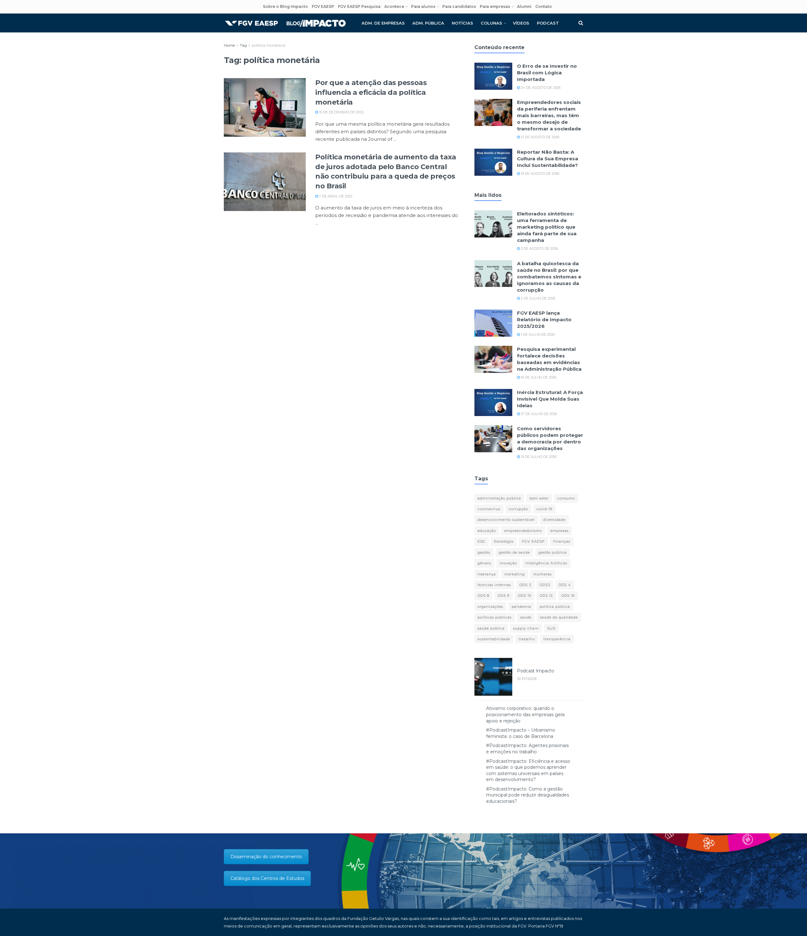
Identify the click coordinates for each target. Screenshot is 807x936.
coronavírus (489, 509)
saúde (525, 617)
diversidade (554, 519)
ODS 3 (525, 585)
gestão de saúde (514, 552)
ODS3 (545, 585)
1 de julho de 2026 (537, 334)
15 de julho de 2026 (538, 456)
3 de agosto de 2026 (539, 248)
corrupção (518, 509)
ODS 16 (568, 595)
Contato (543, 6)
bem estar (539, 498)
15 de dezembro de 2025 (340, 112)
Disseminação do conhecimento (266, 856)
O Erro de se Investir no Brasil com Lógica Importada (547, 72)
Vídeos (521, 23)
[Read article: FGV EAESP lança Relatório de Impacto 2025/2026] (493, 323)
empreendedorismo (523, 530)
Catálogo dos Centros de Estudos (267, 878)
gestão (484, 552)
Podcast (548, 23)
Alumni (524, 6)
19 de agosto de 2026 (539, 173)
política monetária (268, 45)
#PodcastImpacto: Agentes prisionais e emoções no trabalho (527, 749)
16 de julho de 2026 (538, 377)
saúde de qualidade (559, 617)
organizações (490, 606)
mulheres (542, 574)
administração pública (499, 498)
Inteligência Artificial (546, 563)
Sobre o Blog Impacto (285, 6)
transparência (557, 639)
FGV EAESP (323, 6)
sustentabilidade (494, 639)
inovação (508, 563)
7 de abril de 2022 (335, 196)
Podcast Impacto (535, 671)
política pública (555, 606)
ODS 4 (565, 585)
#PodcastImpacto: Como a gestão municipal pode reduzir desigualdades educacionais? (527, 795)
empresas (559, 530)
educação (487, 530)
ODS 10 (524, 595)
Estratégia (504, 541)
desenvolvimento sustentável (506, 519)
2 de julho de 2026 (537, 298)
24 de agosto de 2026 (540, 87)
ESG (481, 541)
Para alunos (423, 6)
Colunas (491, 23)
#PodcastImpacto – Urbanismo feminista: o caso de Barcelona (520, 733)
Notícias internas (494, 585)
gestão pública (552, 552)
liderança (487, 574)
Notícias (462, 23)
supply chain (526, 628)
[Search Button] (580, 23)
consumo (566, 498)
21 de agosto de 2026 (539, 137)
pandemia (521, 606)
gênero (484, 563)
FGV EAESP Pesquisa (359, 6)
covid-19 (544, 509)
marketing (514, 574)
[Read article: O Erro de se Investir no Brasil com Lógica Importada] (493, 76)
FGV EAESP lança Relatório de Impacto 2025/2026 (544, 319)
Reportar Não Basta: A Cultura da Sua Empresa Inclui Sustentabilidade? (547, 158)
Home (229, 45)
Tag (243, 45)
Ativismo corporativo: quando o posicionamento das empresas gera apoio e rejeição (525, 714)
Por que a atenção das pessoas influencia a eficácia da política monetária (371, 92)
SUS (551, 628)
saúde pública (491, 628)
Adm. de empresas (383, 23)
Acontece (394, 6)
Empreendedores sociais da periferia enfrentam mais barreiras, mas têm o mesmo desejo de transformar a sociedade (549, 115)
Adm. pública (428, 23)
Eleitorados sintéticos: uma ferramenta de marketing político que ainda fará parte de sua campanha (547, 227)
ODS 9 (503, 595)
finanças (561, 541)
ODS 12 (546, 595)
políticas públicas (495, 617)
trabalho (527, 639)
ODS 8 (483, 595)
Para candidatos (459, 6)
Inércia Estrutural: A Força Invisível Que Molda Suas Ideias (550, 398)
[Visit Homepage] (285, 23)
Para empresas (495, 6)
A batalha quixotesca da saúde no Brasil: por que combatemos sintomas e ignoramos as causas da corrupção (549, 276)
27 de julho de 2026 (538, 414)
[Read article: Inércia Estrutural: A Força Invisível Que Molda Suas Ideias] (493, 402)
